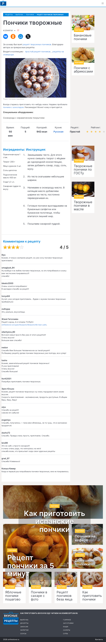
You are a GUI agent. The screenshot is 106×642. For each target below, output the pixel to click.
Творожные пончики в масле (83, 205)
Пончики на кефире (85, 538)
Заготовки (68, 623)
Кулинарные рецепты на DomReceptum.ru (11, 618)
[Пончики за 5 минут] (36, 546)
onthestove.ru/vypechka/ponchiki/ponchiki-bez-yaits (24, 325)
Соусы (23, 633)
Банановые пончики (83, 37)
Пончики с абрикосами (83, 69)
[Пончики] (91, 579)
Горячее (67, 620)
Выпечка (24, 620)
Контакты (99, 639)
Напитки (24, 630)
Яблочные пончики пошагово (13, 595)
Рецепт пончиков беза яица (64, 595)
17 (18, 30)
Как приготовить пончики (91, 595)
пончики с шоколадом (13, 107)
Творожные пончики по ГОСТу (83, 169)
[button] (102, 3)
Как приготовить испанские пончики (54, 522)
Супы (65, 633)
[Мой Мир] (20, 36)
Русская (58, 131)
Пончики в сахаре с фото (39, 595)
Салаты (66, 630)
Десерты (24, 623)
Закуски (24, 627)
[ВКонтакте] (5, 36)
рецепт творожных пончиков (37, 44)
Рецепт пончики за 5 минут (30, 566)
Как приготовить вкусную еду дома (3, 3)
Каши (65, 627)
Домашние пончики (84, 562)
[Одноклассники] (13, 36)
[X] (28, 36)
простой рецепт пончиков (37, 51)
